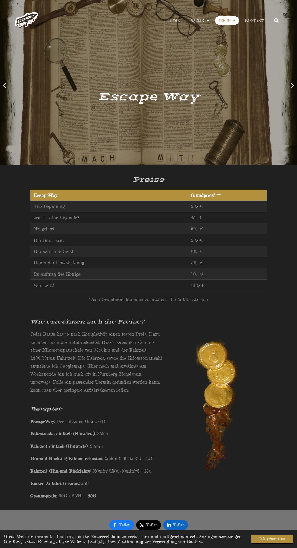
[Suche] (276, 20)
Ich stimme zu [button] (272, 539)
